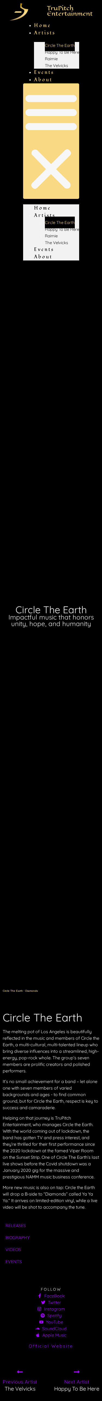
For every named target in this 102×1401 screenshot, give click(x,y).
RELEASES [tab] (15, 1225)
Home (42, 208)
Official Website (51, 1346)
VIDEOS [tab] (13, 1249)
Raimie (51, 58)
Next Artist (76, 1382)
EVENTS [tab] (13, 1261)
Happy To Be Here (62, 52)
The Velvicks (56, 65)
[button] (51, 141)
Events (44, 249)
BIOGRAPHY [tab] (17, 1237)
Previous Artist (20, 1382)
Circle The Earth (60, 45)
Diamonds (31, 990)
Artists (44, 32)
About (43, 79)
